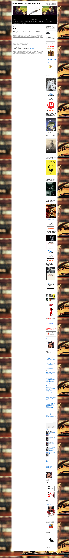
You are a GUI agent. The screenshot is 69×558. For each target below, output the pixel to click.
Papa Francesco (52, 408)
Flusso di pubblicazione (49, 502)
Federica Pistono (50, 382)
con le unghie (36, 36)
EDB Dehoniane (48, 381)
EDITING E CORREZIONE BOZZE (40, 21)
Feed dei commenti (49, 503)
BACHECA (32, 21)
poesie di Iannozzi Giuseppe (27, 52)
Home (14, 16)
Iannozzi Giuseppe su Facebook (49, 338)
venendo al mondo (40, 38)
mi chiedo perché (36, 51)
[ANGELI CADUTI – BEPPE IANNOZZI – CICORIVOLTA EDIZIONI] (50, 280)
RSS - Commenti (49, 483)
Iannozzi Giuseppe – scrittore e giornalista (26, 3)
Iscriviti (48, 33)
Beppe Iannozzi (49, 372)
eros (29, 35)
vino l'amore (14, 39)
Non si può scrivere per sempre (20, 43)
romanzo (50, 412)
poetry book (49, 411)
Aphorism (47, 459)
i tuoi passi (19, 51)
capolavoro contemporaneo (49, 375)
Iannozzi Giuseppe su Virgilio (49, 466)
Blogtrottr (47, 461)
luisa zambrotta (50, 432)
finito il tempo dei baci (26, 37)
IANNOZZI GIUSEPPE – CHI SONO (21, 16)
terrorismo (47, 417)
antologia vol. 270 (22, 36)
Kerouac (32, 51)
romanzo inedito (48, 416)
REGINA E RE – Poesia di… (52, 445)
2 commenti (19, 39)
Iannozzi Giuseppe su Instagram (49, 468)
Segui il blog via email (49, 26)
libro (53, 405)
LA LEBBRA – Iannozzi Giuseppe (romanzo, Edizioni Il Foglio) (21, 19)
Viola (17, 39)
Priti (49, 442)
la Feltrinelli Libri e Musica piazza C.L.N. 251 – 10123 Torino (51, 398)
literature (51, 406)
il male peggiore (48, 395)
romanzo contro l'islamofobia (49, 413)
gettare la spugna (33, 37)
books (47, 373)
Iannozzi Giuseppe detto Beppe (50, 392)
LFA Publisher (51, 96)
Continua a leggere (31, 33)
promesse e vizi (21, 38)
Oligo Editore (51, 407)
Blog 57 (50, 447)
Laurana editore (52, 401)
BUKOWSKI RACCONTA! (49, 374)
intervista (51, 395)
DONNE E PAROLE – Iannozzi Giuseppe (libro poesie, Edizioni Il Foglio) (23, 17)
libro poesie (47, 406)
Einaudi (47, 382)
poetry (47, 411)
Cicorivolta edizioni (51, 220)
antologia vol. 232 (24, 50)
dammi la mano (40, 36)
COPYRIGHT (47, 21)
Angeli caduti (51, 281)
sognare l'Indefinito (22, 53)
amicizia (18, 35)
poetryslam (53, 411)
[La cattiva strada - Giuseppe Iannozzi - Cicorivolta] (51, 217)
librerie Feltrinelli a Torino (49, 402)
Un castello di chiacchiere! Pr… (52, 448)
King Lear (53, 395)
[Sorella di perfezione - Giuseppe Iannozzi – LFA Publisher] (50, 108)
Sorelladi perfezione (51, 94)
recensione (47, 412)
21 (52, 426)
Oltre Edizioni (48, 408)
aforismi (47, 371)
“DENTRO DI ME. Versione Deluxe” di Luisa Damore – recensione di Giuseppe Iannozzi (51, 364)
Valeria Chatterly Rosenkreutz (50, 418)
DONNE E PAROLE (49, 378)
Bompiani (54, 372)
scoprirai (24, 38)
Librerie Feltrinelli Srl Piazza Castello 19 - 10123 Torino (50, 404)
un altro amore (36, 38)
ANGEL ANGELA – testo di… (52, 438)
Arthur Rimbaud (27, 36)
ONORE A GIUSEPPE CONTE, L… (52, 443)
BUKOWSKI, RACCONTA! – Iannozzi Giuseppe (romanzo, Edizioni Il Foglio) (44, 17)
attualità (26, 35)
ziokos (49, 452)
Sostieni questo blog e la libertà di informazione (19, 23)
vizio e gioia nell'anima (33, 53)
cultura (28, 35)
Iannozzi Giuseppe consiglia (49, 391)
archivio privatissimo (52, 371)
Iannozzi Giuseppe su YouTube (49, 470)
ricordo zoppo (35, 52)
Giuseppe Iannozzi (50, 384)
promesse (17, 38)
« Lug (47, 429)
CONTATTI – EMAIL (28, 21)
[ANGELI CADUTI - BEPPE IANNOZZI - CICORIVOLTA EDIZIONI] (51, 291)
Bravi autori (47, 462)
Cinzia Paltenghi (48, 376)
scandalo (51, 416)
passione (37, 35)
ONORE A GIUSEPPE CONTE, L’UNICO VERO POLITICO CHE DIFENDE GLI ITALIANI (51, 362)
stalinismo (54, 416)
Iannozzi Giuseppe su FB (48, 467)
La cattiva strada (51, 219)
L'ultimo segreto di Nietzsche (51, 251)
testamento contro (50, 417)
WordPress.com (49, 504)
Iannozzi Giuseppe (33, 35)
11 (48, 425)
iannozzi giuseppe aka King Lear (50, 388)
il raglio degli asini (28, 51)
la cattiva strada (48, 396)
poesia (39, 35)
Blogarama (47, 460)
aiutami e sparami (20, 50)
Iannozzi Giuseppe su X (48, 465)
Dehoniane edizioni (48, 377)
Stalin (52, 416)
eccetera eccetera (15, 37)
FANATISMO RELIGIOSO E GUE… (52, 450)
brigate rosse (50, 373)
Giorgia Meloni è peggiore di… (52, 440)
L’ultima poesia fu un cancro (20, 28)
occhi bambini (18, 52)
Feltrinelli (53, 382)
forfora (30, 37)
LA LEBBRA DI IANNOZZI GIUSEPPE (50, 400)
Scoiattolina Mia (49, 367)
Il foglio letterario (49, 394)
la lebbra (47, 399)
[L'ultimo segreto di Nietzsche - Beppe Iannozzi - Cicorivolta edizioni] (50, 258)
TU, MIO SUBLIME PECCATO (50, 368)
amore (20, 35)
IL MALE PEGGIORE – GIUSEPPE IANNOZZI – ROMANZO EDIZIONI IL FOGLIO (38, 16)
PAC (50, 408)
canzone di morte (31, 36)
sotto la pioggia (32, 38)
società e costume (40, 49)
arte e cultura (23, 35)
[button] (47, 296)
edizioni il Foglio (52, 381)
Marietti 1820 (47, 407)
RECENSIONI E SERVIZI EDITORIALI (18, 21)
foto (54, 382)
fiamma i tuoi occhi (20, 37)
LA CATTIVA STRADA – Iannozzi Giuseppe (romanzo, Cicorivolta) (40, 19)
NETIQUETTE (52, 21)
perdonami (21, 52)
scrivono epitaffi (28, 38)
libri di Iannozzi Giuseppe (49, 405)
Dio (51, 377)
